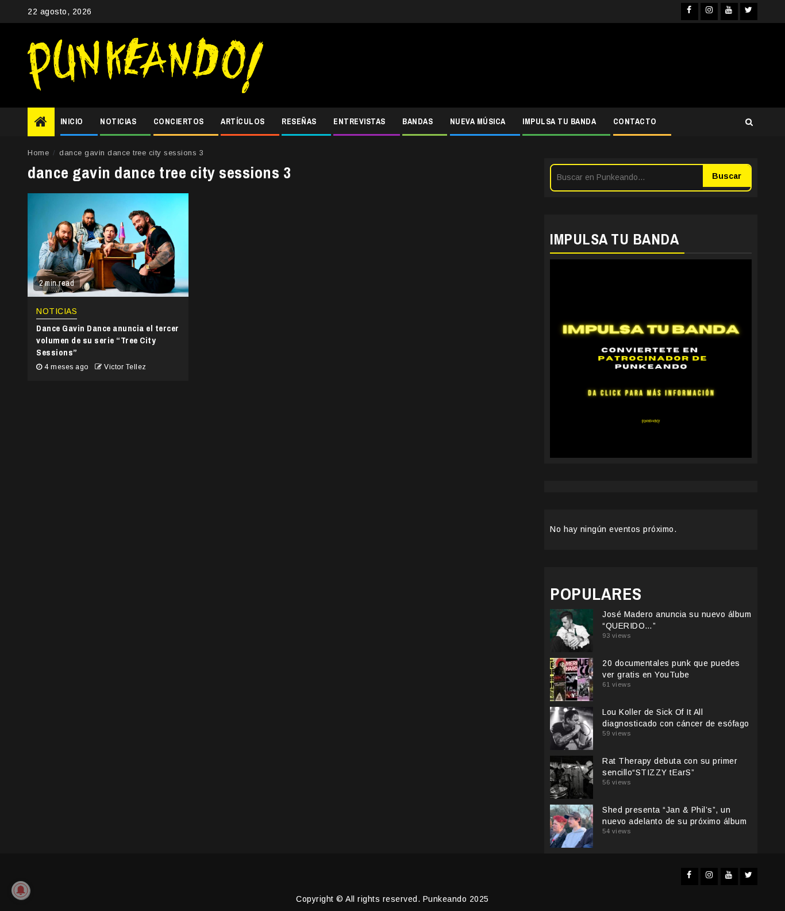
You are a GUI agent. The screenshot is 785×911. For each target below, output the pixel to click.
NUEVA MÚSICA (478, 121)
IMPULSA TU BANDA (559, 121)
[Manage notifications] (20, 890)
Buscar (726, 176)
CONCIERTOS (178, 121)
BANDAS (417, 121)
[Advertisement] (516, 65)
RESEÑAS (299, 121)
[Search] (749, 122)
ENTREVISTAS (359, 121)
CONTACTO (635, 121)
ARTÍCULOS (243, 121)
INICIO (71, 121)
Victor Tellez (125, 367)
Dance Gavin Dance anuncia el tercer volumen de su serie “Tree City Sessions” (107, 340)
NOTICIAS (118, 121)
